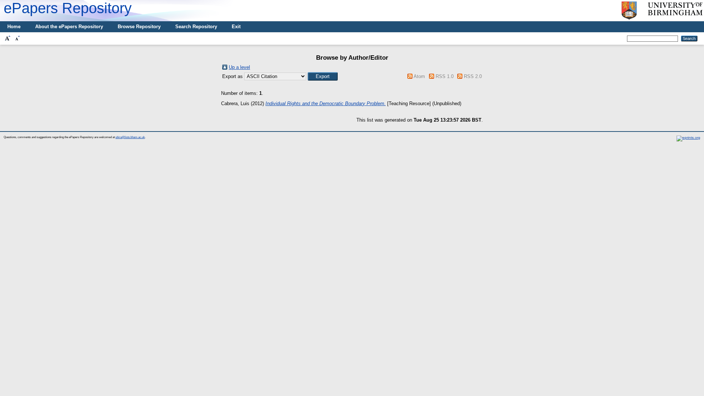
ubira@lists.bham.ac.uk (130, 137)
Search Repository (196, 26)
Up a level (239, 67)
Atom (419, 76)
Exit (236, 26)
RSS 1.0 (445, 76)
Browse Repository (139, 26)
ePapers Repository (68, 8)
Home (14, 26)
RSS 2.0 (473, 76)
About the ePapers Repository (69, 26)
